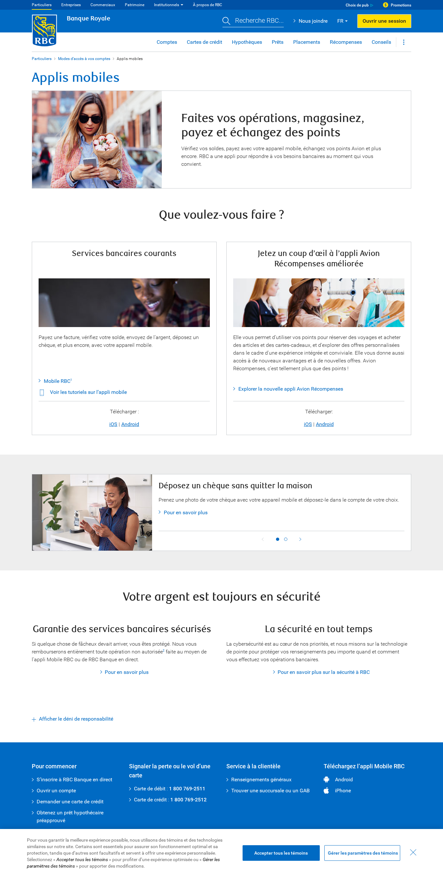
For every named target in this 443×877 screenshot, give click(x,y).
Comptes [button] (167, 42)
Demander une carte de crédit (70, 801)
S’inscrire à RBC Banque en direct (74, 779)
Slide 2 (285, 539)
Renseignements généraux (261, 779)
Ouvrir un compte (56, 790)
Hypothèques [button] (247, 42)
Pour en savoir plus (186, 512)
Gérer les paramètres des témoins (363, 853)
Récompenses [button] (346, 42)
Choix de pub (357, 5)
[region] (221, 853)
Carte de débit (149, 789)
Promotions (401, 5)
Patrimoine (134, 5)
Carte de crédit (150, 800)
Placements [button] (306, 42)
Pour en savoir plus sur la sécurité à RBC (324, 672)
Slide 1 (277, 539)
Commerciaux (102, 5)
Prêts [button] (277, 42)
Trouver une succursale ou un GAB (270, 790)
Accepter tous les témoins (281, 853)
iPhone (343, 790)
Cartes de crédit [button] (204, 42)
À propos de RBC (207, 5)
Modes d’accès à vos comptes (84, 58)
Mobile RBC (57, 381)
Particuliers (42, 5)
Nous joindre (313, 21)
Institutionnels (166, 5)
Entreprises (71, 5)
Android (130, 424)
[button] (253, 21)
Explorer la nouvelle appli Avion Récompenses (290, 389)
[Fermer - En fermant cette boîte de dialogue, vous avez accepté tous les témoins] (413, 852)
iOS (113, 424)
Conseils (381, 42)
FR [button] (340, 21)
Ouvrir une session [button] (384, 21)
